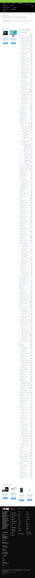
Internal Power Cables (25, 216)
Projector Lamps (25, 184)
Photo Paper (26, 438)
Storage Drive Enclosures (26, 396)
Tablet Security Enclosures (26, 461)
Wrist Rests (23, 405)
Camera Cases (25, 248)
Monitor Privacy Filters (26, 385)
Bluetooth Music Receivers (26, 122)
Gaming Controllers (25, 369)
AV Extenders (24, 119)
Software (23, 105)
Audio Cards (24, 325)
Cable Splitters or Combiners (26, 205)
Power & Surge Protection (26, 92)
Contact (3, 559)
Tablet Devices (24, 472)
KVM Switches (24, 374)
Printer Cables (25, 415)
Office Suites (25, 107)
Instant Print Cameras (26, 276)
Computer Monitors (26, 381)
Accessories (5, 5)
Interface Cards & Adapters (26, 319)
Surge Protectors (25, 97)
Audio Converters (24, 114)
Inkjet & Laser (25, 422)
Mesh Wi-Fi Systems (26, 61)
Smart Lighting (24, 291)
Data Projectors (25, 179)
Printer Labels (26, 440)
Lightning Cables (24, 219)
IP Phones (24, 140)
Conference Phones (27, 128)
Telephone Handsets (28, 155)
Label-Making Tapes (27, 436)
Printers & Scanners (6, 7)
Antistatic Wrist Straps (26, 323)
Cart (3, 557)
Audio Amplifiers (24, 112)
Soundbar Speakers (25, 188)
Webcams (23, 402)
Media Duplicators (24, 376)
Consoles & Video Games (24, 277)
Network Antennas (26, 66)
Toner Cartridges (25, 445)
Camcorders (25, 270)
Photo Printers (25, 429)
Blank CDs (24, 349)
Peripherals (20, 3)
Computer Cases (25, 308)
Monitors (23, 379)
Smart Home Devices (25, 458)
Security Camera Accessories (26, 454)
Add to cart (5, 43)
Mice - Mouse (24, 378)
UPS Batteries (25, 103)
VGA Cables (23, 238)
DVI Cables (23, 212)
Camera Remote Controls (27, 258)
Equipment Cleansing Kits (27, 40)
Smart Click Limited (18, 570)
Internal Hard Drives (26, 330)
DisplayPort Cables (25, 211)
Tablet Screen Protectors (26, 475)
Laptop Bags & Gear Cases (25, 282)
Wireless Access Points (26, 83)
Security (4, 11)
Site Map (3, 574)
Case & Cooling (24, 307)
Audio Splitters (24, 115)
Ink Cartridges (25, 433)
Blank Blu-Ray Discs (26, 348)
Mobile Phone (13, 9)
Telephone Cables (28, 153)
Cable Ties (23, 209)
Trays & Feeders (25, 419)
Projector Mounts (25, 186)
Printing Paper (26, 442)
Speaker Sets (24, 189)
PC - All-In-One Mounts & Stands (27, 392)
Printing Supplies (24, 431)
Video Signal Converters (25, 193)
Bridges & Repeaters (26, 57)
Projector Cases (25, 182)
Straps (24, 265)
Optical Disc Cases (26, 353)
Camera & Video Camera (24, 242)
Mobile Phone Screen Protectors (27, 300)
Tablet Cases (24, 470)
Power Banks (24, 301)
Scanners (23, 447)
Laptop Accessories (25, 42)
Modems (24, 63)
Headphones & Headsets (25, 166)
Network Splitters (26, 72)
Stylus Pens (23, 468)
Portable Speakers (25, 175)
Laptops (4, 3)
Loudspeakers (24, 170)
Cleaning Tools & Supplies (26, 37)
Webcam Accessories (25, 400)
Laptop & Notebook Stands (27, 51)
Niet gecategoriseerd (24, 303)
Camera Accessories (25, 243)
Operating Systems (26, 108)
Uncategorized (23, 477)
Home (4, 15)
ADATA (19, 515)
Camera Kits (25, 250)
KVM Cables (23, 218)
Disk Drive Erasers (24, 367)
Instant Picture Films (26, 261)
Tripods (24, 267)
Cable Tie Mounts (24, 207)
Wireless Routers (25, 85)
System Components (25, 321)
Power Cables (24, 223)
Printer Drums (25, 417)
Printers (23, 420)
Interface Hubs (24, 371)
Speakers (23, 191)
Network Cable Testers (26, 68)
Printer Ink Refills (25, 443)
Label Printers (25, 426)
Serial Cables (24, 231)
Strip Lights (25, 318)
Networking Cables (25, 221)
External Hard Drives (26, 360)
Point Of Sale (24, 87)
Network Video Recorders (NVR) (27, 452)
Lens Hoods (24, 263)
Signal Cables (24, 233)
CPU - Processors (25, 326)
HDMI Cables (24, 214)
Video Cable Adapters (25, 240)
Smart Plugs (25, 459)
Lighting (22, 287)
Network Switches (26, 73)
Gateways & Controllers (26, 59)
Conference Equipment (26, 126)
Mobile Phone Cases (25, 298)
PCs (8, 3)
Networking (23, 56)
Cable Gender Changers (25, 202)
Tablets (15, 7)
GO (31, 13)
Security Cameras (24, 456)
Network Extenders (26, 70)
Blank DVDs (24, 351)
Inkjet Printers (25, 424)
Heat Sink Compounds (26, 316)
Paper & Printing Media (26, 435)
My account (4, 555)
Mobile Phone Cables (25, 296)
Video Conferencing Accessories (27, 164)
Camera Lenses (25, 253)
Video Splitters (24, 195)
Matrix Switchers (24, 172)
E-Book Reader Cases (25, 465)
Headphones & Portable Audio (26, 168)
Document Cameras (26, 274)
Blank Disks (23, 346)
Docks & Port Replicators (27, 44)
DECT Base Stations (28, 147)
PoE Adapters (25, 75)
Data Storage (24, 358)
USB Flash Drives (25, 365)
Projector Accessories (26, 181)
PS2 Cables (23, 225)
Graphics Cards (25, 328)
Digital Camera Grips (26, 260)
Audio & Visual (5, 9)
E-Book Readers (24, 466)
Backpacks (23, 284)
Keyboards (23, 372)
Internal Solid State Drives (27, 332)
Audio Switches (24, 117)
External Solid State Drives (27, 362)
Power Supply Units (26, 341)
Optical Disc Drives (26, 339)
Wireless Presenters (25, 403)
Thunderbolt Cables (25, 235)
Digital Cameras (25, 272)
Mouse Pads (23, 388)
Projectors (23, 177)
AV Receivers (24, 121)
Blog (3, 565)
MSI (26, 521)
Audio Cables (24, 200)
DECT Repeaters (27, 149)
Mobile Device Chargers (25, 294)
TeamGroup (28, 532)
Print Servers (25, 80)
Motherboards (25, 335)
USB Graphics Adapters (25, 398)
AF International (21, 533)
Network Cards (25, 337)
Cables (12, 5)
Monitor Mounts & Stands (27, 383)
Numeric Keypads (24, 390)
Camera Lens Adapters (26, 252)
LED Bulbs (23, 289)
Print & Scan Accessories (25, 409)
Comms (23, 124)
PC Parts (13, 3)
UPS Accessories (25, 101)
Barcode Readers (25, 90)
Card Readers (24, 355)
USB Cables (23, 236)
